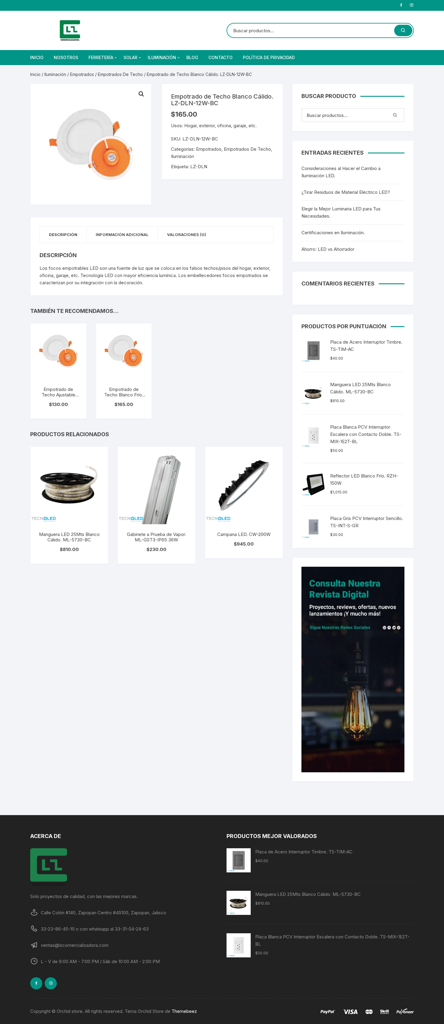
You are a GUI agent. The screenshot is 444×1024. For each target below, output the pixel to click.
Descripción (63, 234)
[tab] (63, 235)
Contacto (220, 57)
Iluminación (162, 57)
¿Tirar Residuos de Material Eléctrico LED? (345, 192)
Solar (130, 57)
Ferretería (100, 57)
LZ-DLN (198, 166)
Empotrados (82, 74)
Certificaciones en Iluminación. (333, 232)
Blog (192, 57)
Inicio (36, 57)
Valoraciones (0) (186, 234)
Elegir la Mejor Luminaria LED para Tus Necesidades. (341, 212)
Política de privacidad (269, 57)
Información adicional (122, 234)
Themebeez (184, 1011)
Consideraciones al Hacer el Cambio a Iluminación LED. (341, 171)
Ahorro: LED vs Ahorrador (327, 249)
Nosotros (66, 57)
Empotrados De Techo (120, 74)
